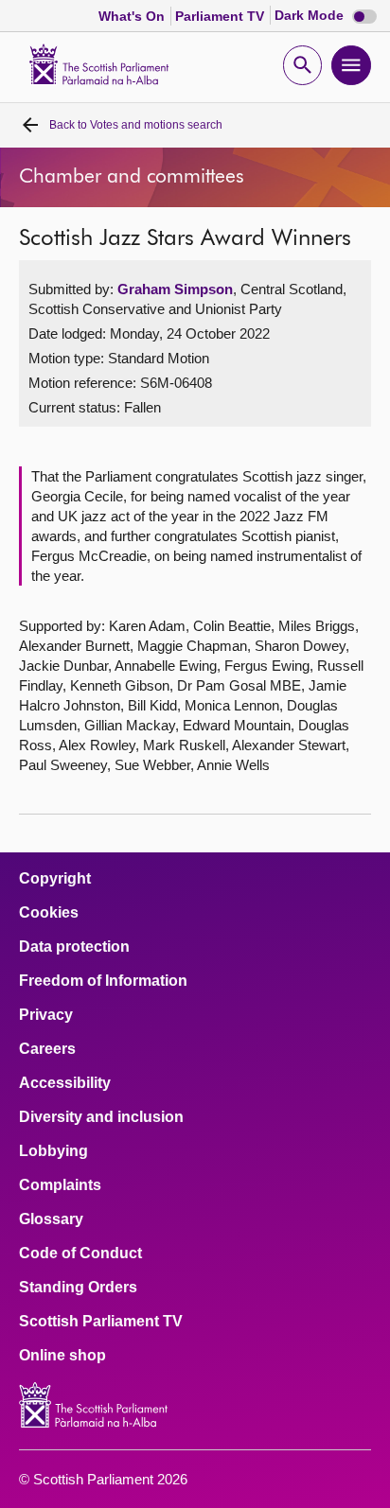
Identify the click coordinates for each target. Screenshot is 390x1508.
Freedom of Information (103, 981)
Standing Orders (78, 1287)
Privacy (46, 1015)
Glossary (51, 1219)
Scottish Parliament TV (101, 1321)
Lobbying (53, 1151)
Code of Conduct (80, 1253)
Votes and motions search (135, 125)
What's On (133, 16)
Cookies (49, 913)
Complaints (60, 1185)
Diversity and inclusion (101, 1117)
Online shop (62, 1355)
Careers (47, 1049)
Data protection (74, 947)
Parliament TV (221, 16)
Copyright (55, 878)
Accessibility (65, 1083)
